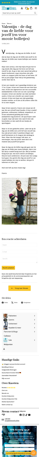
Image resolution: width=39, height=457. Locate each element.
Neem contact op (7, 404)
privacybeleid (6, 276)
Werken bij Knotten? (8, 402)
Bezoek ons (5, 393)
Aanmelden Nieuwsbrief (9, 375)
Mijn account (6, 378)
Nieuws (9, 23)
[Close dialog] (35, 427)
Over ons (4, 390)
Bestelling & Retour (8, 367)
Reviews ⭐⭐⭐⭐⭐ (8, 387)
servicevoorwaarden (23, 276)
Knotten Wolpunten (8, 396)
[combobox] (19, 13)
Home (3, 23)
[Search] (35, 13)
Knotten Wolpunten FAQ (9, 399)
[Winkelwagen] (31, 8)
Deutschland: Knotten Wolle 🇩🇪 (11, 373)
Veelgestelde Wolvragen (9, 370)
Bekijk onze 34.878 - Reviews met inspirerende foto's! (24, 2)
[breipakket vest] (19, 201)
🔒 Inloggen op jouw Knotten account (13, 364)
